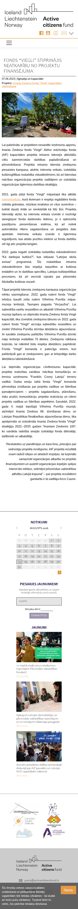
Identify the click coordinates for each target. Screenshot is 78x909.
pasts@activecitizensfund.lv (41, 880)
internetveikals (11, 199)
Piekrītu (68, 889)
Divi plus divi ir (32, 609)
